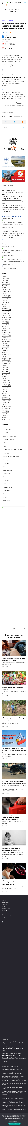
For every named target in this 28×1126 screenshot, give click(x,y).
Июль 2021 (5, 389)
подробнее (10, 1116)
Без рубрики (7, 429)
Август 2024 (5, 321)
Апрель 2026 (6, 284)
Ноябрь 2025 (6, 293)
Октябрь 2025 (6, 295)
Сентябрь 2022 (6, 363)
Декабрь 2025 (6, 291)
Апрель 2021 (6, 395)
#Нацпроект (5, 902)
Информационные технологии (13, 449)
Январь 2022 (6, 378)
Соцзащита (6, 490)
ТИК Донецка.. (7, 500)
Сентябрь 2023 (6, 341)
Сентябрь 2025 (6, 297)
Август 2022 (5, 365)
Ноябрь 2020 (6, 404)
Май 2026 (5, 282)
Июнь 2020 (5, 413)
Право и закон (7, 483)
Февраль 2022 (6, 376)
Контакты (4, 910)
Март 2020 (5, 417)
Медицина (6, 460)
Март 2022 (5, 375)
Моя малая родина (7, 915)
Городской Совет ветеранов (10, 917)
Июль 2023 (5, 345)
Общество (6, 473)
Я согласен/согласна (14, 1123)
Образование (7, 466)
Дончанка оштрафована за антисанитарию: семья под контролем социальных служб (12, 850)
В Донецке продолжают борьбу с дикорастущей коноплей (13, 719)
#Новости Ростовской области (11, 216)
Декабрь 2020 (6, 402)
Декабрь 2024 (6, 313)
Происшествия (8, 487)
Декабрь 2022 (6, 358)
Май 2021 (5, 393)
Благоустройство (7, 112)
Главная (4, 900)
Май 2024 (5, 326)
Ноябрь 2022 (6, 360)
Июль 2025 (5, 300)
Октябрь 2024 (6, 317)
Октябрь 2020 (6, 406)
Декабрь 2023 (6, 336)
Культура (6, 453)
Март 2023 (5, 352)
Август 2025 (5, 299)
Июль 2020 (5, 412)
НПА (3, 912)
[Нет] (26, 1119)
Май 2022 (5, 371)
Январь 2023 (6, 356)
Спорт (5, 494)
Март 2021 (5, 397)
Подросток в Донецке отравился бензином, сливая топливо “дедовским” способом (13, 817)
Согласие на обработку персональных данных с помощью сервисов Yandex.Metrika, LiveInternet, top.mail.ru (14, 1093)
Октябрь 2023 (6, 339)
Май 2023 (5, 349)
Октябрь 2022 (6, 362)
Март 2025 (5, 308)
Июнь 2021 (5, 391)
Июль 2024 (5, 323)
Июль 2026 (5, 278)
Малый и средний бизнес (11, 456)
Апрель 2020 (6, 415)
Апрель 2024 (6, 328)
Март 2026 (5, 286)
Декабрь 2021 (6, 380)
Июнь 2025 (5, 302)
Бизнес (5, 432)
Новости (6, 463)
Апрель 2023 (6, 350)
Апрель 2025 (6, 306)
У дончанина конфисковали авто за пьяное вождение (13, 659)
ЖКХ (4, 443)
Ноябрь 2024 (6, 315)
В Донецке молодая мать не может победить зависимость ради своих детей (12, 882)
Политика (6, 480)
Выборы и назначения (10, 436)
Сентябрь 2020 (6, 408)
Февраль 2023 (6, 354)
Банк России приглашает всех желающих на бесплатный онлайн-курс (13, 201)
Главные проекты (8, 439)
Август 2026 (5, 276)
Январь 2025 (6, 312)
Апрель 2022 (6, 373)
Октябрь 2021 (6, 384)
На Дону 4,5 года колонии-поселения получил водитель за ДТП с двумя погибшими (13, 233)
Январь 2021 (6, 401)
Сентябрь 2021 (6, 386)
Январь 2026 (6, 289)
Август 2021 (5, 388)
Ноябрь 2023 (6, 337)
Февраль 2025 (6, 310)
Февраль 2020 (6, 419)
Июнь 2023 (5, 347)
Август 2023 (5, 343)
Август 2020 (5, 410)
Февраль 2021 (6, 399)
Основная (6, 477)
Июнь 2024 (5, 325)
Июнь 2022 (5, 369)
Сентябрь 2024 (6, 319)
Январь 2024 (6, 334)
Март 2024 (5, 330)
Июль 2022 (5, 367)
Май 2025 (5, 304)
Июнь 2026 (5, 280)
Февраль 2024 (6, 332)
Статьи (5, 497)
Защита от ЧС (7, 446)
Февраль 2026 (6, 287)
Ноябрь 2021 (6, 382)
